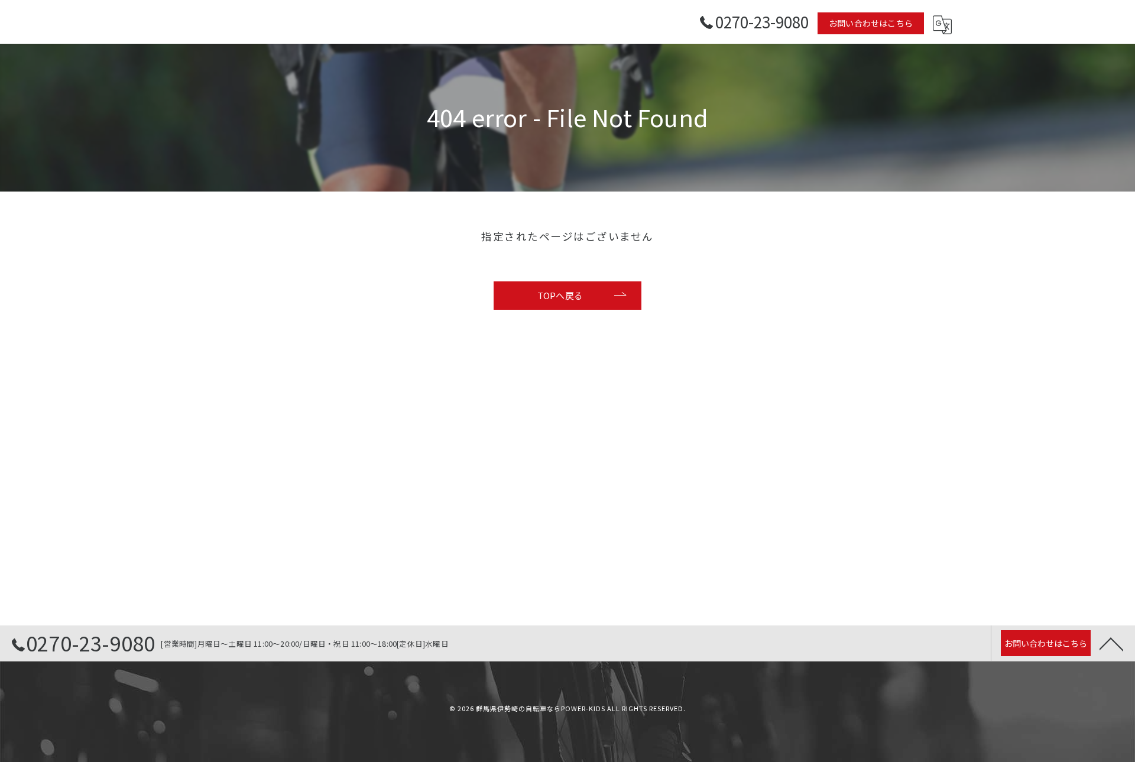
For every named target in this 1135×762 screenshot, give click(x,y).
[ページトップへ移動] (1111, 643)
